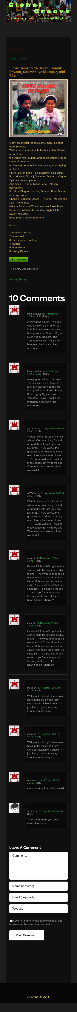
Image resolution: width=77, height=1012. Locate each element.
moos (30, 688)
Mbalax (13, 279)
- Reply (45, 316)
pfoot (29, 558)
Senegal (23, 279)
